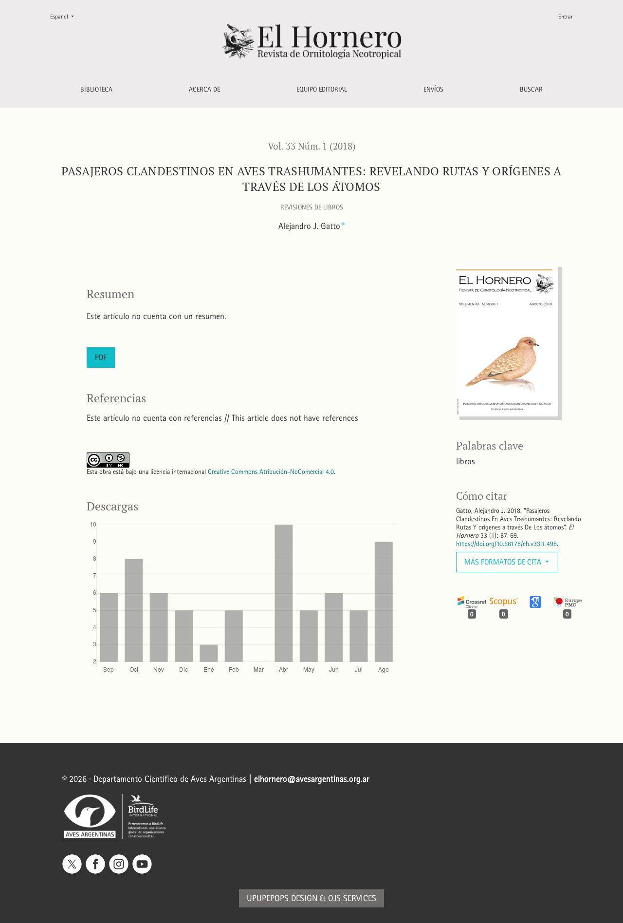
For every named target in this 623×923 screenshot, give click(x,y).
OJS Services (352, 898)
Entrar (565, 16)
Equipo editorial (321, 89)
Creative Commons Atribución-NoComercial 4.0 (271, 472)
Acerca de (204, 89)
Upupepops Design (282, 898)
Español (66, 16)
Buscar (531, 89)
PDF (101, 357)
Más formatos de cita (503, 561)
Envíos (433, 89)
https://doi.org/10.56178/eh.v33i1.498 (506, 544)
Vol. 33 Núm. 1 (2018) (312, 146)
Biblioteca (96, 89)
